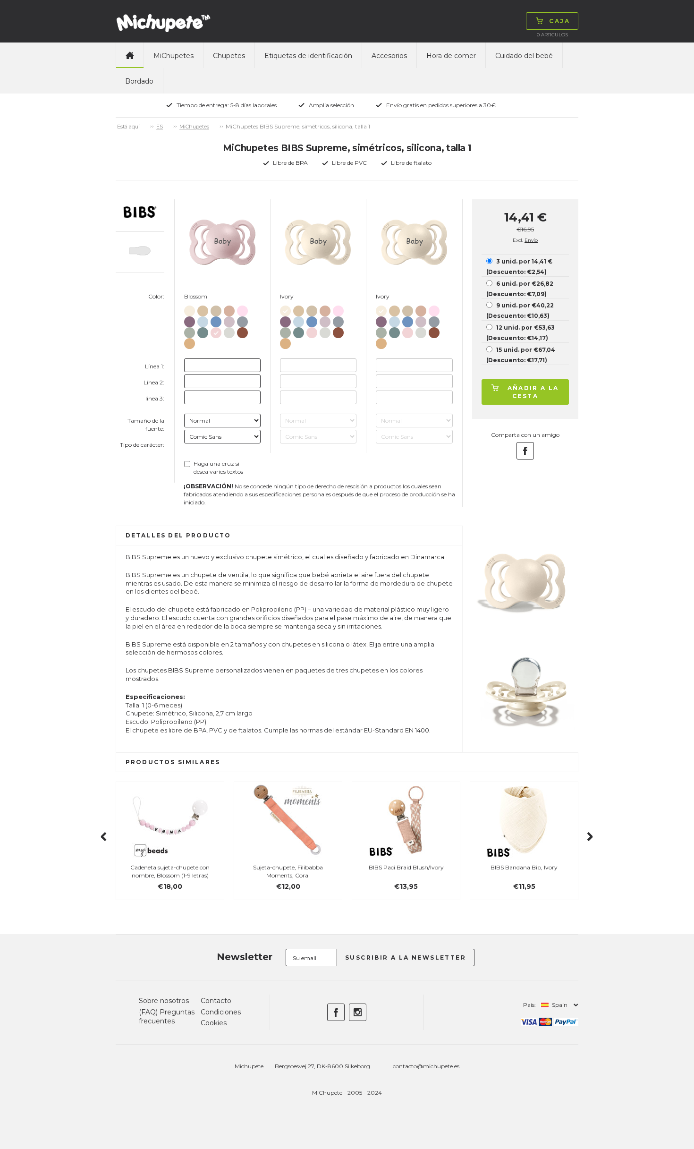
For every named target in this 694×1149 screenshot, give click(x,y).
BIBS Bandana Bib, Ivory (524, 867)
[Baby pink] (242, 309)
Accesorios (389, 55)
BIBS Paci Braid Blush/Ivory (406, 867)
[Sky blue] (216, 319)
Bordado (139, 81)
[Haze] (229, 330)
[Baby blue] (202, 319)
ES (159, 126)
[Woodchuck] (242, 330)
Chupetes (229, 55)
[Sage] (189, 330)
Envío (531, 240)
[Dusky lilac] (229, 319)
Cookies (214, 1023)
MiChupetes (173, 55)
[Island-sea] (202, 330)
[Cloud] (242, 319)
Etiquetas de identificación (308, 55)
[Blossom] (216, 330)
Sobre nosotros (164, 1000)
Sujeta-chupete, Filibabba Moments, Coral (288, 871)
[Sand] (216, 309)
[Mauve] (189, 319)
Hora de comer (451, 55)
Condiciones (221, 1012)
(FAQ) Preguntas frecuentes (167, 1017)
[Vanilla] (202, 309)
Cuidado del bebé (524, 55)
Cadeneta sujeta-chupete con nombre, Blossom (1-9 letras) (170, 871)
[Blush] (229, 309)
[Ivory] (189, 309)
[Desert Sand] (189, 341)
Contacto (216, 1000)
